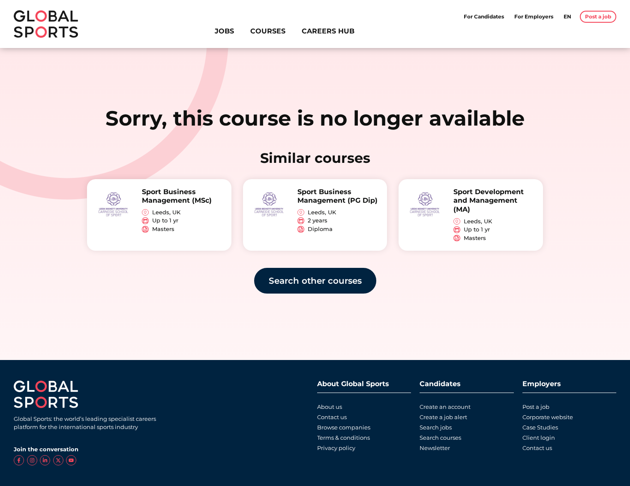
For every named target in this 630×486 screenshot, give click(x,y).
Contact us (332, 417)
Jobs (224, 31)
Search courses (440, 438)
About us (329, 407)
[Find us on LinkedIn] (45, 460)
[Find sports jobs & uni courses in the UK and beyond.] (46, 24)
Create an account (445, 407)
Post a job (535, 407)
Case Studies (540, 427)
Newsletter (435, 448)
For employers (533, 16)
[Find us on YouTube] (71, 460)
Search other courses (315, 281)
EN (567, 16)
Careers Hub (328, 31)
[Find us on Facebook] (19, 460)
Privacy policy (336, 448)
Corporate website (547, 417)
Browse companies (343, 427)
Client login (538, 438)
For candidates (484, 16)
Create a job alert (443, 417)
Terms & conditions (343, 438)
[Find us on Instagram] (32, 460)
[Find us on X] (58, 460)
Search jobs (436, 427)
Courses (267, 31)
